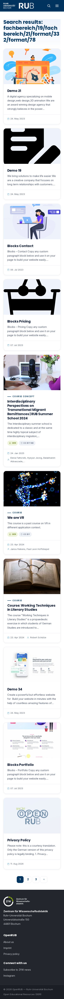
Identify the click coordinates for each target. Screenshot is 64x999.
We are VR (15, 517)
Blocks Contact (20, 246)
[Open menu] (57, 5)
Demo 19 (14, 170)
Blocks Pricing (19, 321)
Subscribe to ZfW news (17, 969)
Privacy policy (11, 953)
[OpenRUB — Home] (18, 6)
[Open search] (48, 5)
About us (8, 942)
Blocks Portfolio (20, 764)
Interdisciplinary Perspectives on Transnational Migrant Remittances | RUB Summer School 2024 (30, 409)
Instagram (9, 975)
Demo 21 (14, 91)
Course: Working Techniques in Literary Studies (31, 607)
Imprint (7, 948)
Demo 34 (14, 689)
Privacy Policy (19, 840)
